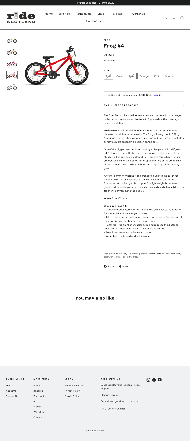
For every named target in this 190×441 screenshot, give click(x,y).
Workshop (138, 13)
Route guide (83, 13)
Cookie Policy (71, 396)
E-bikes (118, 13)
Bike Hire (64, 13)
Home (49, 13)
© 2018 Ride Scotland (95, 431)
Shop (101, 13)
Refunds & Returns (74, 385)
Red (108, 76)
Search (9, 385)
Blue (131, 76)
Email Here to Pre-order (121, 105)
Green (120, 76)
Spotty (169, 76)
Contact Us (94, 21)
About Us (11, 391)
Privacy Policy (72, 391)
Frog (107, 40)
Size (107, 71)
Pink (157, 76)
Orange (144, 76)
